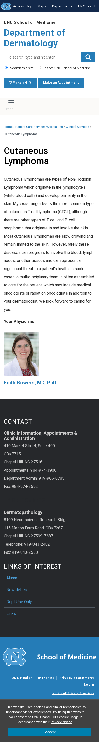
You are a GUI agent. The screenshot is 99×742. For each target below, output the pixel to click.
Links (11, 613)
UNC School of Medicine (30, 22)
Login (89, 684)
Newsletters (17, 589)
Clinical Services (77, 127)
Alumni (12, 578)
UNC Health (22, 677)
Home (8, 127)
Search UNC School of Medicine (66, 68)
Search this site (21, 68)
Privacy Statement (76, 677)
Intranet (46, 677)
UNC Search (87, 6)
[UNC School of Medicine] (49, 656)
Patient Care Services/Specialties (39, 127)
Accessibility (22, 6)
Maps (42, 6)
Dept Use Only (19, 601)
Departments (62, 6)
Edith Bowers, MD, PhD (30, 383)
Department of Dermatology (34, 38)
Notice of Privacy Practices (73, 693)
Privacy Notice (61, 722)
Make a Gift (21, 82)
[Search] (88, 57)
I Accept (49, 732)
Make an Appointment (61, 82)
